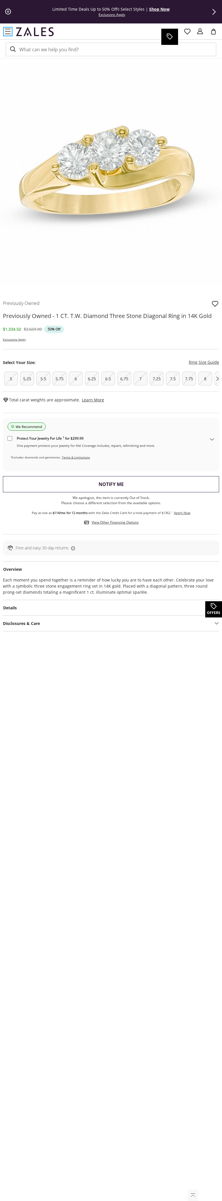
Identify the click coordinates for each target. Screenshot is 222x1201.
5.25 (27, 378)
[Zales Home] (35, 31)
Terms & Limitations (76, 457)
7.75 (189, 378)
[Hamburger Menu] (7, 31)
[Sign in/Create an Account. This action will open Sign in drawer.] (200, 31)
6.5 (108, 378)
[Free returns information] (72, 548)
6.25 (92, 378)
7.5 (173, 378)
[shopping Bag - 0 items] (215, 34)
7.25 (157, 378)
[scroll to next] (217, 378)
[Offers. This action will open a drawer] (169, 36)
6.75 (124, 378)
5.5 (43, 378)
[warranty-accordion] (212, 440)
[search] (12, 49)
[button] (213, 11)
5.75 (60, 378)
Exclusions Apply (14, 339)
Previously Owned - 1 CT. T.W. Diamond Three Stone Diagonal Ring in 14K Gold (107, 316)
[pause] (8, 11)
